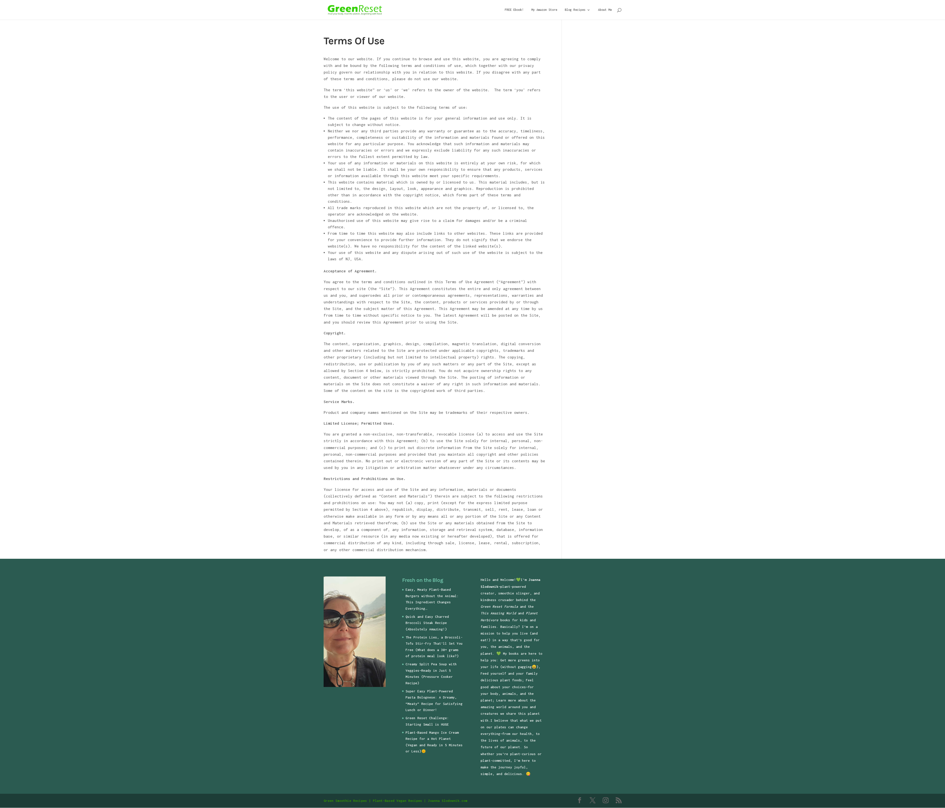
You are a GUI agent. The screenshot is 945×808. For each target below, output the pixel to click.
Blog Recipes (575, 10)
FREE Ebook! (514, 10)
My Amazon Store (544, 10)
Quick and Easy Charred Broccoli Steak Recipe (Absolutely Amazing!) (427, 623)
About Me (605, 10)
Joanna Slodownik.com (447, 801)
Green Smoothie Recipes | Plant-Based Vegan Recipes (373, 801)
